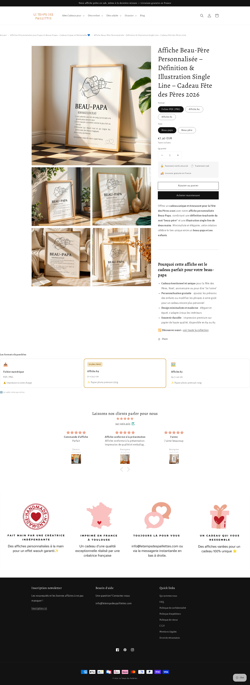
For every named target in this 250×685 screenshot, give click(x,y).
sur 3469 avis (122, 423)
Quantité (162, 149)
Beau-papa (167, 130)
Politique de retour (169, 620)
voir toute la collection (196, 330)
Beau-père (186, 130)
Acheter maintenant (188, 195)
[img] (125, 418)
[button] (202, 15)
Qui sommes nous (168, 596)
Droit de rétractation (170, 638)
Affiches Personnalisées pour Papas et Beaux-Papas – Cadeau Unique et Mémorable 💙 (50, 35)
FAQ (162, 602)
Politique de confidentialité (173, 608)
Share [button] (165, 339)
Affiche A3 (167, 117)
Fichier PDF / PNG (171, 109)
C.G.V (162, 626)
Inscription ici (39, 608)
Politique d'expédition (170, 614)
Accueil (3, 35)
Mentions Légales (168, 632)
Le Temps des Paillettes (128, 678)
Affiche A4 (194, 109)
